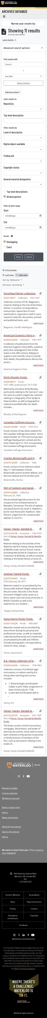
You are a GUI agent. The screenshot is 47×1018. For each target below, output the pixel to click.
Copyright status (11, 167)
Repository (9, 103)
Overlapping (12, 241)
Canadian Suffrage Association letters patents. (20, 422)
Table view (22, 275)
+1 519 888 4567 (25, 882)
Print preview (11, 270)
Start (6, 210)
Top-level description (13, 115)
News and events (10, 817)
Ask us (5, 836)
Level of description (13, 132)
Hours (5, 812)
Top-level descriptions (17, 191)
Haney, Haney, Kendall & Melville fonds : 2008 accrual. (20, 528)
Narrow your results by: (23, 23)
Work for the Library (11, 826)
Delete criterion (23, 83)
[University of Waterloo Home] (9, 3)
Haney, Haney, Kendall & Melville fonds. (20, 711)
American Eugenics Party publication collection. (20, 335)
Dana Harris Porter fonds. (18, 618)
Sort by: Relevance (11, 280)
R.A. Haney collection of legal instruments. (20, 660)
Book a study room (11, 807)
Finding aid (9, 155)
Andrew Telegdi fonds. (16, 573)
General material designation (17, 179)
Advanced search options (17, 47)
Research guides (10, 788)
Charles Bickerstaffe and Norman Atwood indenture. (20, 458)
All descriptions (14, 196)
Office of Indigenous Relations (24, 969)
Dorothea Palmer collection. (20, 293)
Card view (9, 275)
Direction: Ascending (12, 285)
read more (38, 323)
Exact (9, 247)
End (5, 222)
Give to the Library (10, 831)
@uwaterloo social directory (23, 939)
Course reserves (9, 793)
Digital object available (14, 144)
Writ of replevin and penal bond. (20, 488)
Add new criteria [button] (12, 92)
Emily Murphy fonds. (15, 377)
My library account (11, 798)
